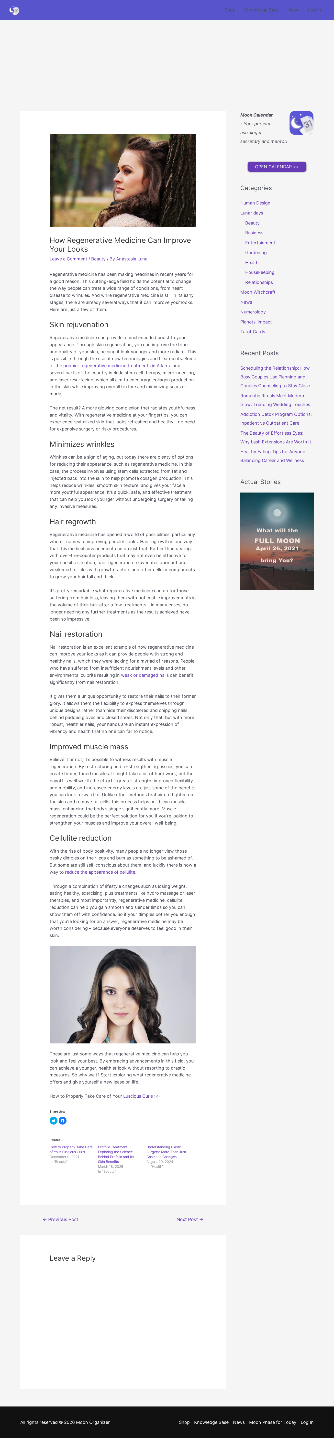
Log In (314, 9)
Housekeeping (260, 272)
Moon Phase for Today (272, 1422)
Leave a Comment (68, 258)
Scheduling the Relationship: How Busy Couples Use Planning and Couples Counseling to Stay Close (275, 376)
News (293, 9)
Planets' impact (256, 321)
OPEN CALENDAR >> (277, 166)
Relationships (259, 282)
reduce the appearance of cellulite (100, 872)
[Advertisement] (167, 56)
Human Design (255, 202)
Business (254, 232)
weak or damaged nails (145, 675)
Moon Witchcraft (258, 292)
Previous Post (60, 1219)
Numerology (253, 311)
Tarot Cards (252, 331)
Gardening (256, 252)
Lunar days (251, 212)
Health (252, 262)
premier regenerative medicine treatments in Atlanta (117, 365)
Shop (230, 9)
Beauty (98, 258)
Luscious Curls (138, 1096)
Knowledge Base (261, 9)
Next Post (190, 1219)
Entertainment (260, 242)
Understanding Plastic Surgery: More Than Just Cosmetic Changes (166, 1152)
